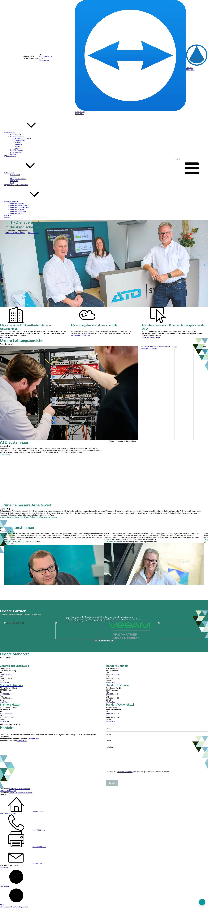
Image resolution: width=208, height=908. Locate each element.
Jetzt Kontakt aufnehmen (15, 233)
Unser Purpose (15, 152)
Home (11, 793)
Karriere (23, 793)
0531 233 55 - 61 (39, 847)
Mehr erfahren (18, 517)
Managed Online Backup (19, 207)
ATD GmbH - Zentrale (23, 138)
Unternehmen (15, 134)
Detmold (18, 142)
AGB (10, 789)
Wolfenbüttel (20, 140)
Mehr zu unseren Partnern (104, 640)
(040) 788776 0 (5, 694)
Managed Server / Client (19, 205)
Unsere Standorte (17, 136)
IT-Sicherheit (15, 175)
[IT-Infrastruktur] (69, 393)
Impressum (16, 789)
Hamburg (18, 148)
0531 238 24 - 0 (45, 56)
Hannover (18, 144)
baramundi (14, 181)
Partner (13, 154)
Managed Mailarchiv (18, 211)
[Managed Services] (202, 393)
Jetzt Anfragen (5, 337)
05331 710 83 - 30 (113, 674)
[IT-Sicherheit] (156, 393)
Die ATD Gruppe (16, 150)
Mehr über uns (33, 233)
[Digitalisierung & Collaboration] (184, 393)
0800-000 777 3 (34, 739)
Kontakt (29, 793)
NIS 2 (12, 183)
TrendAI (13, 177)
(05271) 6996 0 (5, 713)
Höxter (17, 146)
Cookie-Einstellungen (8, 791)
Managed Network (17, 213)
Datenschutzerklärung (125, 772)
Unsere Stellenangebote (151, 337)
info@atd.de (44, 60)
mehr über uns (5, 454)
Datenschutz (25, 789)
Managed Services (17, 203)
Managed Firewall (17, 209)
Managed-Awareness (18, 179)
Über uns (16, 793)
